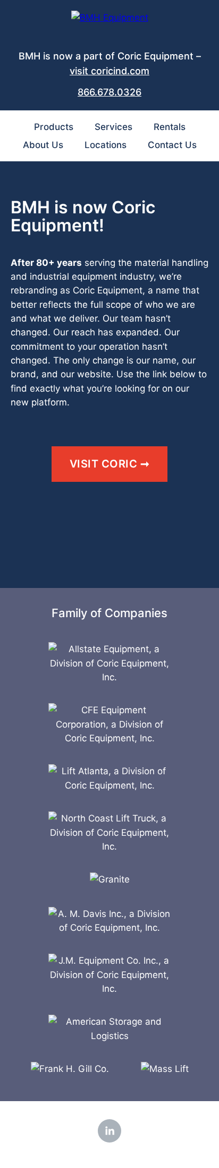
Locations (106, 145)
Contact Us (172, 145)
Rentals (170, 127)
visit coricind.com (109, 70)
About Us (43, 145)
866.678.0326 (109, 92)
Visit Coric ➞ (110, 463)
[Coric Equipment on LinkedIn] (109, 1131)
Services (113, 127)
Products (53, 127)
